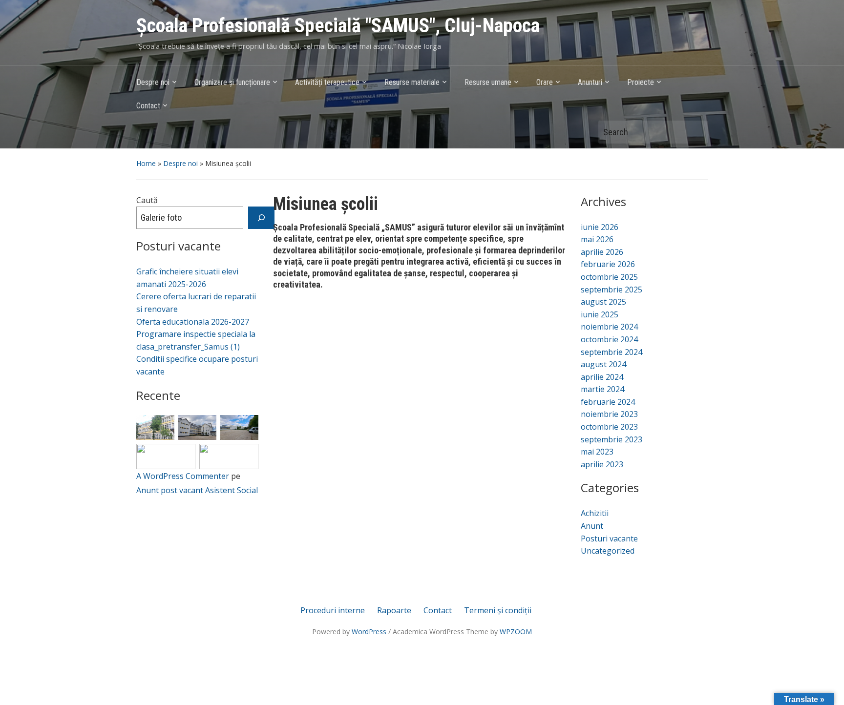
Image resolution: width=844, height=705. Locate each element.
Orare (544, 82)
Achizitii (595, 513)
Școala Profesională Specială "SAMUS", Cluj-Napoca (338, 25)
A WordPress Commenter (182, 476)
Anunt (592, 525)
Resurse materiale (412, 82)
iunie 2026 (599, 227)
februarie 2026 (608, 264)
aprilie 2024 (602, 377)
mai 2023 (597, 451)
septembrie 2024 (611, 352)
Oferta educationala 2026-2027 (192, 321)
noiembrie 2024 (609, 326)
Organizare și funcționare (232, 82)
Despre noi (152, 82)
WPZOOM (516, 631)
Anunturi (590, 82)
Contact (148, 105)
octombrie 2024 (609, 339)
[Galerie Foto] (261, 218)
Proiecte (640, 82)
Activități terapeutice (327, 82)
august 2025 (603, 301)
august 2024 (603, 364)
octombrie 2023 (609, 426)
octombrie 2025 (609, 276)
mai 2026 (597, 239)
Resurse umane (487, 82)
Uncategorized (607, 550)
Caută (147, 200)
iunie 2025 (599, 314)
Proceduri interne (332, 610)
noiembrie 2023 (609, 414)
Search (695, 132)
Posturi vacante (609, 538)
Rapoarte (394, 610)
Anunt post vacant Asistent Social (197, 490)
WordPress (369, 631)
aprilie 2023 (602, 464)
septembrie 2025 (611, 289)
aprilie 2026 (602, 252)
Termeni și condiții (497, 610)
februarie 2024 (608, 401)
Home (146, 163)
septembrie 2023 (611, 439)
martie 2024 (602, 389)
